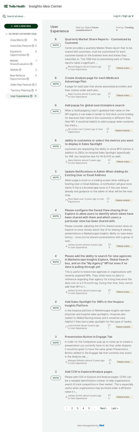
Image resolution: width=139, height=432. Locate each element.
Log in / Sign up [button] (123, 16)
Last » (115, 408)
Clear (34, 34)
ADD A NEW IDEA (22, 26)
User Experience (78, 69)
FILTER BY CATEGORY (20, 34)
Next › (103, 408)
